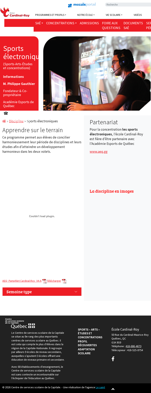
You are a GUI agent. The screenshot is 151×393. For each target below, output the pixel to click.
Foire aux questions (111, 25)
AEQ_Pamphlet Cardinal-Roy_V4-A (21, 281)
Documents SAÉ (133, 25)
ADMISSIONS (89, 23)
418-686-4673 (133, 346)
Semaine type (19, 291)
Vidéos (138, 14)
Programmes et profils (49, 14)
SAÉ (38, 23)
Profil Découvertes (87, 343)
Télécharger (54, 281)
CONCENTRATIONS (60, 23)
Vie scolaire (113, 14)
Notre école (85, 14)
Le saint (100, 387)
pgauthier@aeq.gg (16, 120)
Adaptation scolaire (86, 351)
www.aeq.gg (99, 151)
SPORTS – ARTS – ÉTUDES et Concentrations (90, 333)
